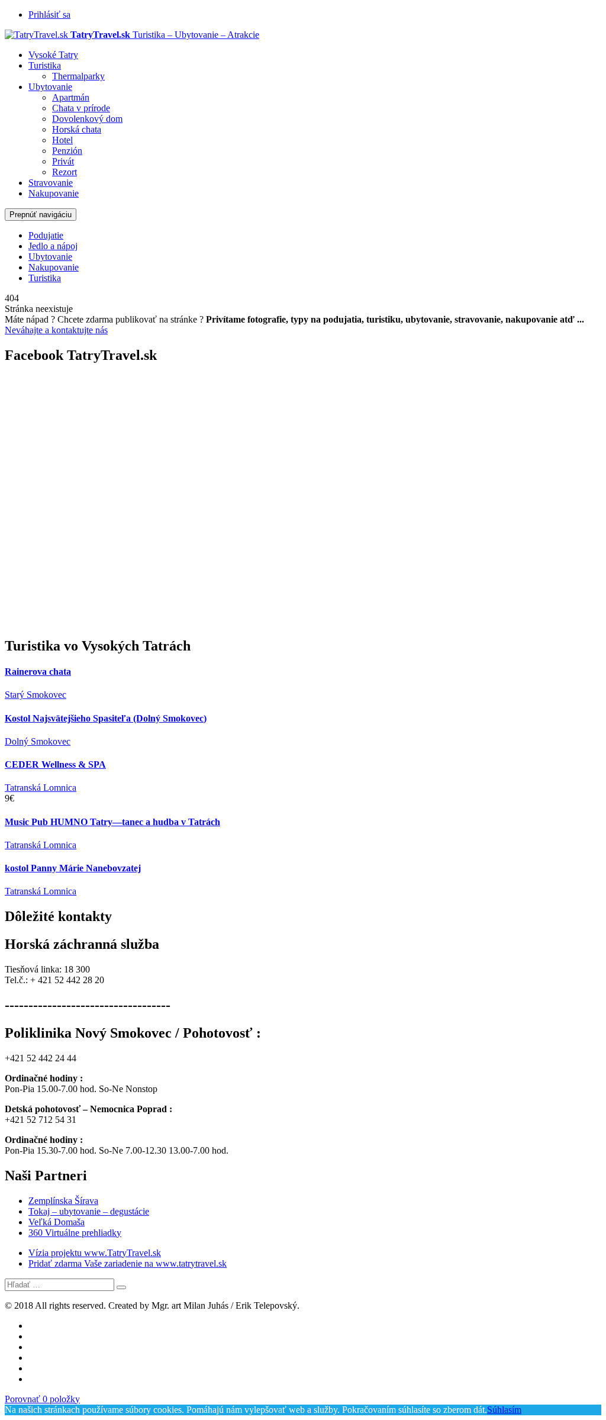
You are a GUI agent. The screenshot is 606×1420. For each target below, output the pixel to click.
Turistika (44, 65)
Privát (63, 161)
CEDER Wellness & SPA (55, 764)
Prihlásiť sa (49, 14)
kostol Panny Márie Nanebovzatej (73, 868)
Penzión (67, 151)
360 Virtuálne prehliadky (74, 1233)
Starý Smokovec (35, 695)
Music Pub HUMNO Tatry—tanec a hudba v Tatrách (112, 822)
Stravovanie (50, 183)
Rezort (64, 172)
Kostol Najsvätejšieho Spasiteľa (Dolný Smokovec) (106, 718)
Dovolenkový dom (87, 119)
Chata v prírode (81, 108)
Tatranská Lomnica (40, 788)
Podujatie (45, 235)
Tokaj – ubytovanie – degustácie (88, 1211)
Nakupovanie (53, 193)
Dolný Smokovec (37, 741)
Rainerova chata (38, 671)
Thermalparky (78, 76)
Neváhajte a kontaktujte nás (56, 330)
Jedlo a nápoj (53, 246)
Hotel (62, 140)
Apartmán (70, 97)
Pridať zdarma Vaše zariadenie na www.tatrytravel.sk (127, 1263)
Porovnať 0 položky (42, 1399)
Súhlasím (504, 1410)
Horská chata (76, 129)
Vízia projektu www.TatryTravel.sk (94, 1253)
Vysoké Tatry (53, 55)
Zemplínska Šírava (63, 1201)
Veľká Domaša (56, 1222)
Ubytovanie (50, 87)
